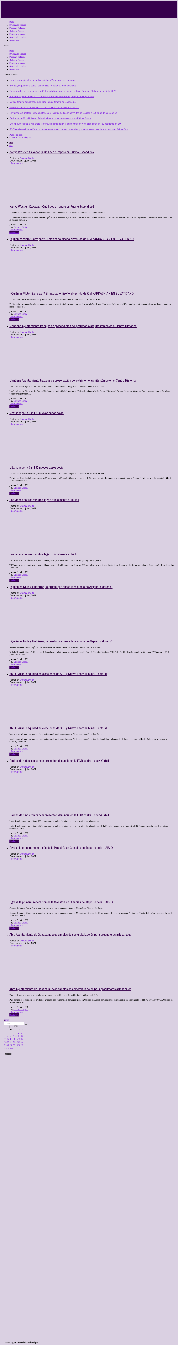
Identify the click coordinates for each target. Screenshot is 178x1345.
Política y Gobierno (17, 28)
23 (19, 1042)
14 (14, 1039)
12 (8, 1039)
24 (22, 1042)
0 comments (16, 163)
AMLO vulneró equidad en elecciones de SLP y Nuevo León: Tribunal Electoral (58, 674)
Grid (11, 142)
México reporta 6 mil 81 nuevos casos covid (36, 413)
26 (8, 1045)
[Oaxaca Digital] (75, 9)
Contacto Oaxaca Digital (20, 137)
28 (14, 1045)
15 (16, 1039)
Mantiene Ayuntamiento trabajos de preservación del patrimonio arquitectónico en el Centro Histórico (73, 326)
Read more (14, 232)
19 (8, 1042)
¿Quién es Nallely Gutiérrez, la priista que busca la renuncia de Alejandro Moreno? (61, 587)
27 (11, 1045)
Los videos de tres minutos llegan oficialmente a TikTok (44, 500)
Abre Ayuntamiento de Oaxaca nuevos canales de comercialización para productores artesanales (70, 934)
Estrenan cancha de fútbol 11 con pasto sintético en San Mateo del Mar (44, 107)
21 (14, 1042)
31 (22, 1045)
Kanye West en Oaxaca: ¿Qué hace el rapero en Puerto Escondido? (51, 152)
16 (19, 1039)
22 (16, 1042)
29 (16, 1045)
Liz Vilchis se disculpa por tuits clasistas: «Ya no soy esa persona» (42, 80)
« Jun (6, 1048)
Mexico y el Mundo (17, 34)
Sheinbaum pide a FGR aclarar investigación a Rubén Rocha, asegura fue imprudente (51, 96)
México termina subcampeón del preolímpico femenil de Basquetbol (42, 102)
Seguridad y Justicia (17, 37)
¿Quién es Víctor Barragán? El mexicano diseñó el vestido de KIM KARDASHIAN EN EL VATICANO (71, 239)
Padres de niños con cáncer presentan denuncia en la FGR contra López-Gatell (59, 760)
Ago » (13, 1048)
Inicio (11, 21)
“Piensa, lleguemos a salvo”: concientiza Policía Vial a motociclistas (42, 85)
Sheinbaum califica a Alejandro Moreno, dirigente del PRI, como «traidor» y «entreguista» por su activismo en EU (65, 124)
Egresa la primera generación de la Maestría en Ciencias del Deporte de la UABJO (61, 847)
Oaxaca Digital (27, 158)
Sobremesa (14, 40)
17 (22, 1039)
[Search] (26, 1024)
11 (5, 1039)
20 (11, 1042)
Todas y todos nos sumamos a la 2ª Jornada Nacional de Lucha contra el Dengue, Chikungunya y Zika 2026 (62, 91)
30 (19, 1045)
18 (5, 1042)
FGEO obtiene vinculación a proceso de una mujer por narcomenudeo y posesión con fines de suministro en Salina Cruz (68, 129)
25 (5, 1045)
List (11, 145)
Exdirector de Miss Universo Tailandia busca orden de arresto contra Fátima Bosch (50, 118)
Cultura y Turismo (16, 31)
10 (22, 1036)
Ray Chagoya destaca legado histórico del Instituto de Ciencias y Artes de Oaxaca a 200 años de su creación (63, 113)
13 (11, 1039)
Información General (17, 24)
